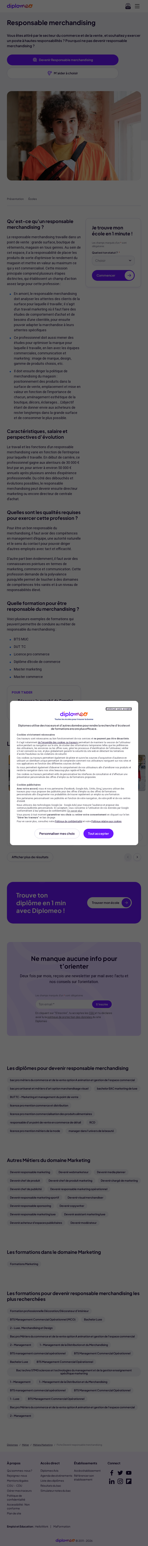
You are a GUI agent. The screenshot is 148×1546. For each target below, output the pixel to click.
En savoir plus (74, 810)
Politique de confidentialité (68, 821)
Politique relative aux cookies (106, 821)
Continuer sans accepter (118, 709)
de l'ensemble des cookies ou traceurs (58, 742)
